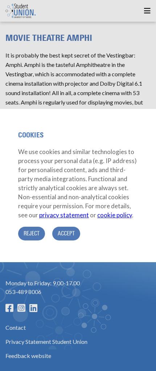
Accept (66, 233)
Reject (32, 233)
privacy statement (64, 215)
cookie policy (114, 215)
